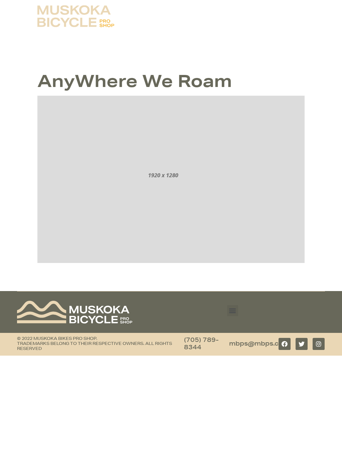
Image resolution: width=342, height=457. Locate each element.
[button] (232, 310)
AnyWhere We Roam (134, 81)
